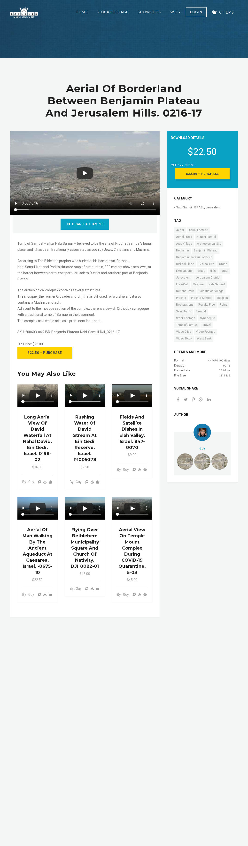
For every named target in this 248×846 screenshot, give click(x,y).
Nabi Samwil (217, 284)
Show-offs (149, 12)
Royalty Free (206, 304)
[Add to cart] (50, 482)
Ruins (223, 304)
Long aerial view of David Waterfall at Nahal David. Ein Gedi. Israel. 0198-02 (37, 438)
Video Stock (184, 338)
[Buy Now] (44, 482)
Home (82, 12)
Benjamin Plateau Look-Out (194, 257)
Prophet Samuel (201, 298)
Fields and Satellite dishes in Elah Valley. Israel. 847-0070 (132, 432)
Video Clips (183, 331)
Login (196, 12)
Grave (201, 270)
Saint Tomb (183, 311)
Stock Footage (112, 12)
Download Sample (87, 224)
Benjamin (182, 250)
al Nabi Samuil (206, 237)
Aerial (180, 230)
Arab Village (184, 243)
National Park (185, 291)
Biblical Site (206, 264)
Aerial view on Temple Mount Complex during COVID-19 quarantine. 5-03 (132, 551)
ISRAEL (199, 207)
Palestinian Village (211, 291)
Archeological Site (209, 243)
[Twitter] (186, 400)
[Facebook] (178, 400)
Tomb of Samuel (187, 325)
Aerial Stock (184, 237)
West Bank (204, 338)
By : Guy (28, 482)
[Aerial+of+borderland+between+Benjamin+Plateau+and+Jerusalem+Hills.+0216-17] (201, 400)
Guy (202, 448)
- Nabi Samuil (183, 207)
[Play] (85, 173)
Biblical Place (185, 264)
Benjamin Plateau (205, 250)
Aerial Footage (198, 230)
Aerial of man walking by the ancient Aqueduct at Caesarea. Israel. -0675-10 (38, 551)
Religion (222, 298)
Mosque (198, 284)
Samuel (201, 311)
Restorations (185, 304)
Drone (223, 264)
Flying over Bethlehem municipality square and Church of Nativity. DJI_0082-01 (85, 548)
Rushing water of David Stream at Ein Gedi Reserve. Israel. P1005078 (85, 438)
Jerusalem (213, 207)
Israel (224, 270)
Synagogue (207, 318)
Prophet (181, 298)
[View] (39, 482)
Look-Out (182, 284)
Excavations (184, 270)
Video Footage (205, 331)
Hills (213, 270)
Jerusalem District (207, 277)
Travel (206, 325)
